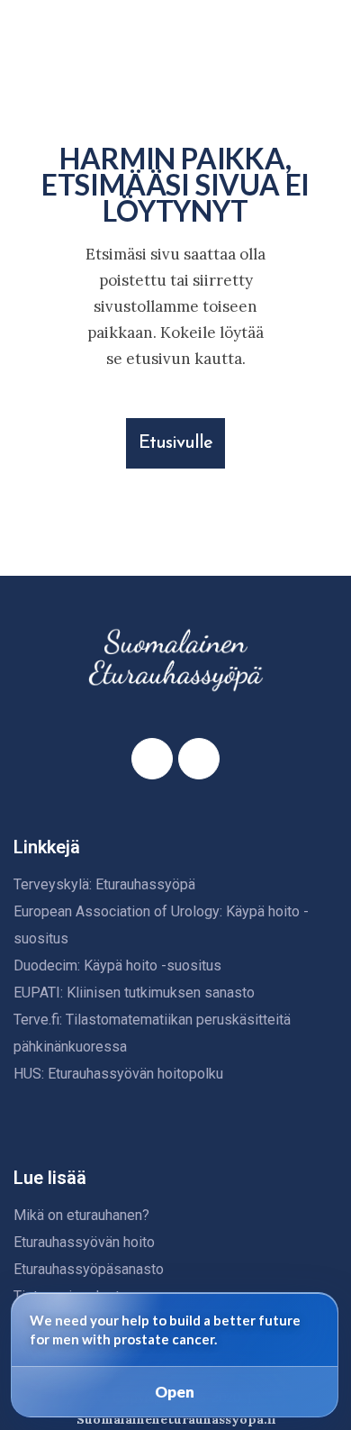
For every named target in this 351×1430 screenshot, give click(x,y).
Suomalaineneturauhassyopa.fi (175, 1419)
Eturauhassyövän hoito (84, 1242)
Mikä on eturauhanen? (81, 1215)
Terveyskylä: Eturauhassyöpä (104, 884)
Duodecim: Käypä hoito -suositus (117, 965)
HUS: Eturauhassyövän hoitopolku (118, 1073)
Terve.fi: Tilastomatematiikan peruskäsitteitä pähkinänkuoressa (152, 1033)
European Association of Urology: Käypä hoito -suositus (161, 925)
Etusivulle (175, 443)
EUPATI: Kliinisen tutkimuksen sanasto (134, 992)
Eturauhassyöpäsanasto (89, 1269)
